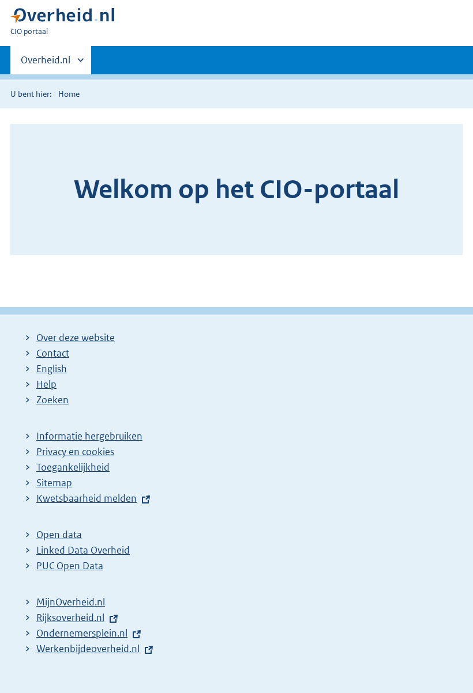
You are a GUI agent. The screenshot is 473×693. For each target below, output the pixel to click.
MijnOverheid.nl (70, 602)
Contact (52, 353)
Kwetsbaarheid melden (86, 498)
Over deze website (75, 337)
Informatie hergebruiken (89, 436)
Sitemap (54, 482)
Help (46, 384)
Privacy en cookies (75, 451)
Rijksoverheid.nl (70, 617)
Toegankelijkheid (73, 467)
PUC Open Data (69, 565)
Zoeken (52, 399)
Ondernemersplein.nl (81, 633)
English (51, 368)
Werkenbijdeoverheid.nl (88, 648)
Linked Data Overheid (83, 550)
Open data (59, 534)
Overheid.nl (45, 64)
